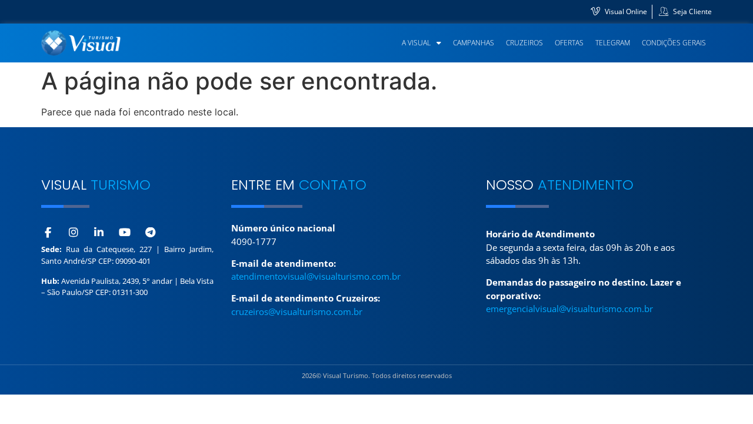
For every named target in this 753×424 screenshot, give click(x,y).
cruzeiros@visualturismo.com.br (296, 311)
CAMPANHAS (473, 43)
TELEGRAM (612, 43)
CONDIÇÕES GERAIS (674, 43)
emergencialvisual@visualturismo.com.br (569, 308)
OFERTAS (569, 43)
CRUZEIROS (524, 43)
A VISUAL (416, 43)
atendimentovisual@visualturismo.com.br (316, 276)
